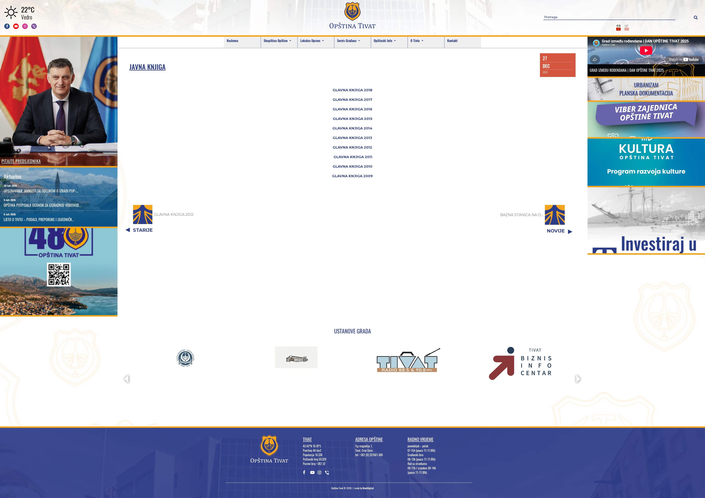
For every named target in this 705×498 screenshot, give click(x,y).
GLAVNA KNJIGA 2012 (352, 147)
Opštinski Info (383, 40)
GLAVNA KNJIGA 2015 (352, 119)
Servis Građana (347, 40)
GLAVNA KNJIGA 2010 (352, 166)
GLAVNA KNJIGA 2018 (352, 90)
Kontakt (452, 40)
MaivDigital (368, 488)
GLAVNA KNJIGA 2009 (352, 176)
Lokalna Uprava (310, 40)
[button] (696, 17)
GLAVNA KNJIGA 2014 (352, 128)
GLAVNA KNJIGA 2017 (352, 100)
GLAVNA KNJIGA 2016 (352, 109)
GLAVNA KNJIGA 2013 (352, 138)
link (59, 313)
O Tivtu (416, 40)
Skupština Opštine (276, 40)
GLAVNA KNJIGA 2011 (353, 157)
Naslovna (232, 40)
